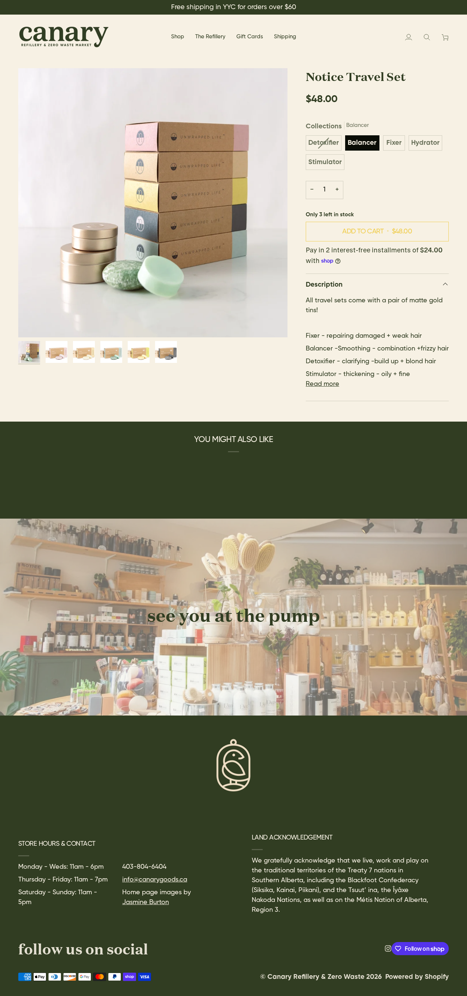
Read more (322, 384)
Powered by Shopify (417, 977)
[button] (178, 37)
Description (324, 285)
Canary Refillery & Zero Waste (316, 977)
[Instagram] (388, 948)
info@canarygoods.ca (154, 879)
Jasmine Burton (145, 902)
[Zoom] (152, 202)
